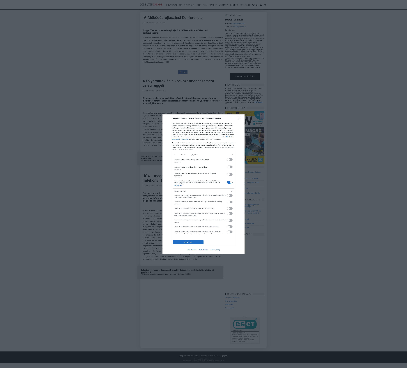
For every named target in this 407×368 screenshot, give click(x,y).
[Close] (240, 118)
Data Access (203, 250)
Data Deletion (191, 250)
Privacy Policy (215, 250)
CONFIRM (188, 242)
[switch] (230, 159)
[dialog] (203, 184)
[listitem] (203, 155)
